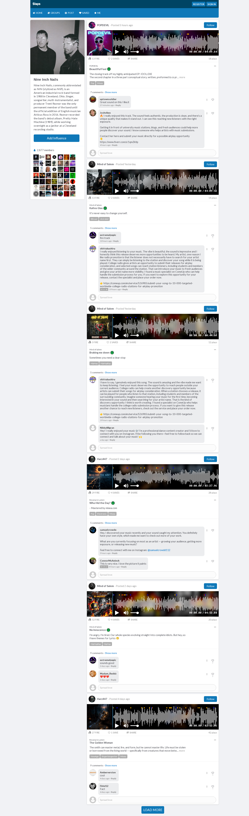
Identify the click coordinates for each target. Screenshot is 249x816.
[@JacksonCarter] (54, 187)
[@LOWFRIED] (66, 157)
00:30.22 (104, 567)
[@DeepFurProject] (54, 193)
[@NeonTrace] (36, 181)
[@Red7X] (36, 163)
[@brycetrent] (54, 163)
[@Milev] (42, 169)
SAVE (114, 732)
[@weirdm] (72, 187)
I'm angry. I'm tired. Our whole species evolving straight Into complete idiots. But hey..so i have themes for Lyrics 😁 (137, 637)
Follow (210, 25)
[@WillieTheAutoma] (66, 169)
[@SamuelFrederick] (42, 193)
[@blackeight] (48, 163)
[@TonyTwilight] (36, 157)
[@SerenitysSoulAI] (48, 193)
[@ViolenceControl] (66, 163)
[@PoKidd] (60, 193)
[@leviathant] (36, 187)
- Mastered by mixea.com (103, 508)
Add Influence (56, 138)
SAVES (115, 58)
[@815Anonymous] (48, 175)
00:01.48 (104, 289)
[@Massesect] (42, 187)
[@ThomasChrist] (72, 181)
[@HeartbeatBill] (42, 175)
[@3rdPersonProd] (72, 163)
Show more (111, 92)
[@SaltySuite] (60, 157)
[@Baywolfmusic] (72, 175)
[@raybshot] (54, 157)
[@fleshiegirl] (54, 175)
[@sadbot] (66, 175)
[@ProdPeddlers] (66, 193)
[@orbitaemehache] (36, 193)
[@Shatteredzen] (60, 187)
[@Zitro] (60, 169)
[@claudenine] (48, 169)
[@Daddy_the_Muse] (72, 193)
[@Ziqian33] (42, 181)
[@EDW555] (42, 163)
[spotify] (109, 69)
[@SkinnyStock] (48, 187)
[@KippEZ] (48, 157)
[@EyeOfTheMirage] (72, 157)
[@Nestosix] (54, 169)
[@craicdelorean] (66, 187)
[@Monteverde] (36, 175)
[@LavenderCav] (42, 157)
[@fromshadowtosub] (54, 181)
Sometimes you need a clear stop (107, 357)
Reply (118, 105)
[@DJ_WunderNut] (66, 181)
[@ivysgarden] (48, 181)
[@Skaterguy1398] (72, 169)
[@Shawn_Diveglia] (60, 163)
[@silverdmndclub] (60, 181)
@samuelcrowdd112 (159, 550)
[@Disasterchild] (36, 169)
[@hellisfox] (60, 175)
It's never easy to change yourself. (108, 213)
